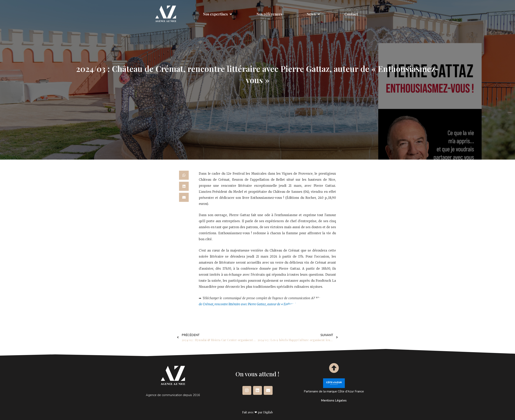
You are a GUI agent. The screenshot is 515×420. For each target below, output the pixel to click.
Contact (351, 14)
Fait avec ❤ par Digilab (257, 412)
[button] (184, 175)
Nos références (269, 14)
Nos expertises (215, 14)
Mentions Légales (334, 400)
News (311, 14)
